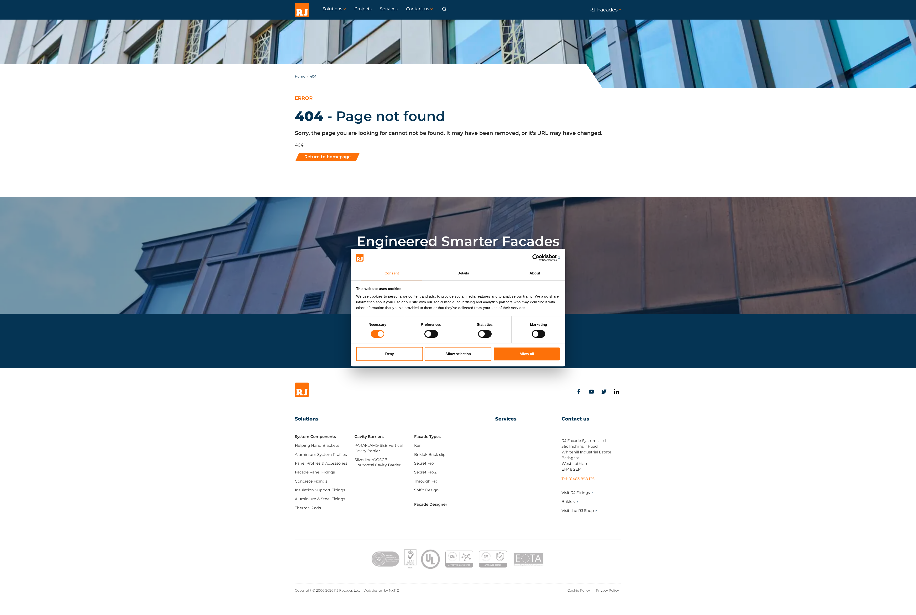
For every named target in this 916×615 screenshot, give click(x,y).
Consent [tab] (392, 273)
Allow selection (458, 354)
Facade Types (427, 436)
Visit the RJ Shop (578, 510)
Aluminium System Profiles (321, 454)
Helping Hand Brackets (317, 445)
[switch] (431, 334)
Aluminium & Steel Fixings (320, 499)
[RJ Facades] (302, 10)
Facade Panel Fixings (315, 472)
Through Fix (425, 481)
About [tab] (535, 273)
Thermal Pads (308, 508)
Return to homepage (327, 156)
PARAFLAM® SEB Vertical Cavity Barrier (378, 448)
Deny (389, 354)
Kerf (418, 445)
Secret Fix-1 (425, 463)
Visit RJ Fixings (576, 492)
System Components (315, 436)
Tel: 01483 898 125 (578, 479)
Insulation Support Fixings (320, 490)
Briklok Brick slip (430, 454)
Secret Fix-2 (425, 472)
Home (300, 76)
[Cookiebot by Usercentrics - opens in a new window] (539, 257)
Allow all (527, 354)
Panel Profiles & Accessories (321, 463)
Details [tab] (463, 273)
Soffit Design (426, 490)
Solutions (306, 419)
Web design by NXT (380, 590)
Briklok (568, 501)
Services (505, 419)
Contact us (575, 419)
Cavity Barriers (369, 436)
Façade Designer (430, 504)
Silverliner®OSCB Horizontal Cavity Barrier (377, 462)
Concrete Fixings (311, 481)
